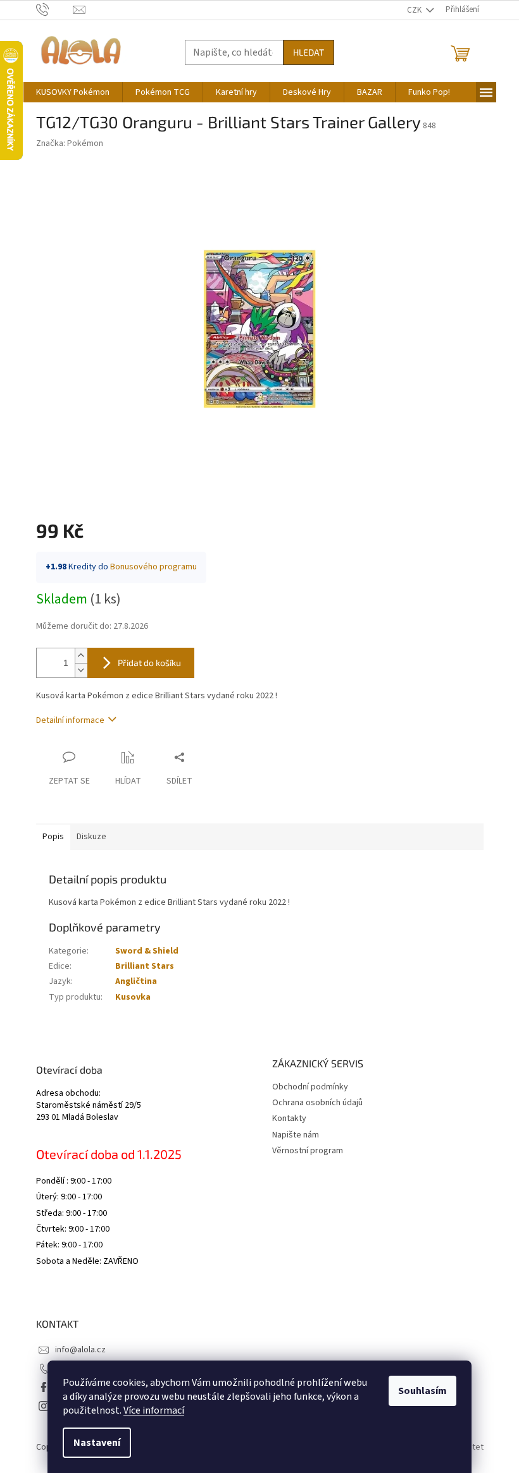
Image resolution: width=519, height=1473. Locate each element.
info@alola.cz (80, 1349)
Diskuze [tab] (91, 836)
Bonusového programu (153, 567)
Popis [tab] (53, 836)
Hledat (308, 52)
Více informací (153, 1410)
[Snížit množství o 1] (81, 670)
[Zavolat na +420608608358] (54, 9)
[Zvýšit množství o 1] (81, 655)
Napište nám (295, 1135)
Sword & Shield (146, 951)
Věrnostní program (307, 1150)
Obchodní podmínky (310, 1087)
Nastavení (96, 1443)
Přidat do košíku (149, 662)
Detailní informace (70, 720)
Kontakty (289, 1118)
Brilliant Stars (144, 966)
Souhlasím (422, 1391)
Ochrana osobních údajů (317, 1102)
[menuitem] (72, 92)
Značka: (69, 143)
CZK (415, 10)
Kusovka (133, 997)
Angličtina (136, 981)
